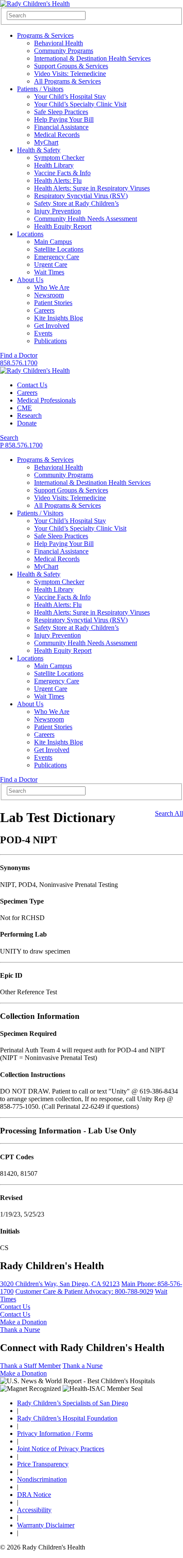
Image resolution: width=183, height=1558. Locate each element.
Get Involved (51, 325)
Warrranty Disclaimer (45, 1525)
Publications (50, 340)
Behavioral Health (58, 43)
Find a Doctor (18, 355)
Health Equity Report (63, 226)
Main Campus (53, 241)
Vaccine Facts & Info (62, 172)
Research (29, 415)
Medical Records (57, 134)
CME (24, 407)
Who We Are (51, 287)
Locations (30, 234)
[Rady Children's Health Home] (35, 3)
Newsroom (49, 295)
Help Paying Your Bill (64, 119)
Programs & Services (45, 35)
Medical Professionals (46, 400)
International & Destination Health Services (92, 58)
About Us (30, 279)
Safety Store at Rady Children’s (76, 203)
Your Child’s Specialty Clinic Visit (80, 104)
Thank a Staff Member (30, 1365)
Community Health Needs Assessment (85, 218)
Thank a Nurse (20, 1329)
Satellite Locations (58, 249)
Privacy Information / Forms (55, 1433)
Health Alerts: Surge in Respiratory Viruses (92, 188)
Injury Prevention (57, 211)
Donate (27, 423)
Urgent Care (50, 264)
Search (9, 437)
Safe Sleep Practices (61, 111)
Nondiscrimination (42, 1479)
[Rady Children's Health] (35, 370)
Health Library (54, 165)
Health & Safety (38, 150)
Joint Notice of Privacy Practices (60, 1448)
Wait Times (49, 272)
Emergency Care (56, 256)
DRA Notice (34, 1494)
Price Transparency (43, 1464)
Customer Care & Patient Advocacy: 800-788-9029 (84, 1291)
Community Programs (63, 50)
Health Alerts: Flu (58, 180)
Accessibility (34, 1509)
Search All (169, 813)
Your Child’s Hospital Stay (70, 96)
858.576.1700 (18, 362)
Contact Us (32, 385)
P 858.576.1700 (21, 445)
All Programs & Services (67, 81)
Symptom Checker (59, 157)
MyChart (46, 142)
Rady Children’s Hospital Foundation (67, 1418)
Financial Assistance (61, 127)
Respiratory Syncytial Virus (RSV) (81, 195)
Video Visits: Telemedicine (70, 73)
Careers (44, 310)
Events (43, 333)
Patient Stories (53, 302)
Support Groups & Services (71, 66)
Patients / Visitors (40, 88)
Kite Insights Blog (58, 318)
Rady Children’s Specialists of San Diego (72, 1403)
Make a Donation (23, 1322)
